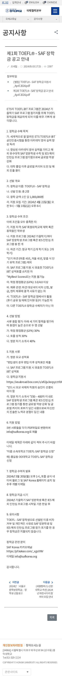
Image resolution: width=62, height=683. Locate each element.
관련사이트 (17, 672)
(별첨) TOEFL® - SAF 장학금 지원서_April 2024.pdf (32, 84)
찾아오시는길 (33, 645)
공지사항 (38, 19)
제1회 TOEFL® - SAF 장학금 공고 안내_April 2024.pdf (33, 93)
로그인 (5, 2)
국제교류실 (11, 19)
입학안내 (16, 2)
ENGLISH (34, 2)
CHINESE (52, 2)
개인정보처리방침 (13, 645)
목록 (52, 617)
